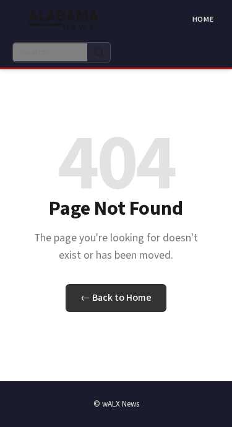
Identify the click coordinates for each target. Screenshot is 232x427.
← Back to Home (116, 297)
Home (203, 19)
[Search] (98, 52)
